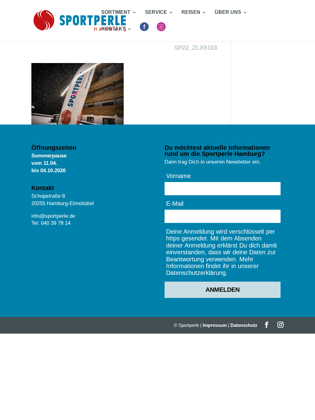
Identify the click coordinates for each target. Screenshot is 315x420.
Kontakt (113, 29)
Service (156, 12)
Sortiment (115, 12)
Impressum (215, 325)
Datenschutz (243, 325)
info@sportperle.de (53, 216)
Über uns (228, 12)
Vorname (178, 175)
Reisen (190, 12)
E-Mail (174, 203)
